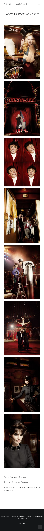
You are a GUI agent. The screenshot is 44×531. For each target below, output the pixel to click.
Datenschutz (22, 518)
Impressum (38, 516)
